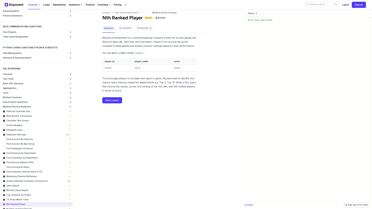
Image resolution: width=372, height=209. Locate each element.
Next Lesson (112, 100)
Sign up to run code (358, 204)
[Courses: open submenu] (39, 4)
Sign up (359, 4)
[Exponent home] (14, 4)
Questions (74, 4)
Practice (90, 4)
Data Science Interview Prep (128, 12)
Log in (345, 4)
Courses (32, 4)
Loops (46, 4)
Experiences (59, 4)
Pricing (117, 4)
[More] (125, 4)
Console (248, 204)
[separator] (74, 109)
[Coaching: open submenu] (109, 4)
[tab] (108, 28)
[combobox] (252, 13)
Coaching (103, 4)
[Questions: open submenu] (81, 4)
